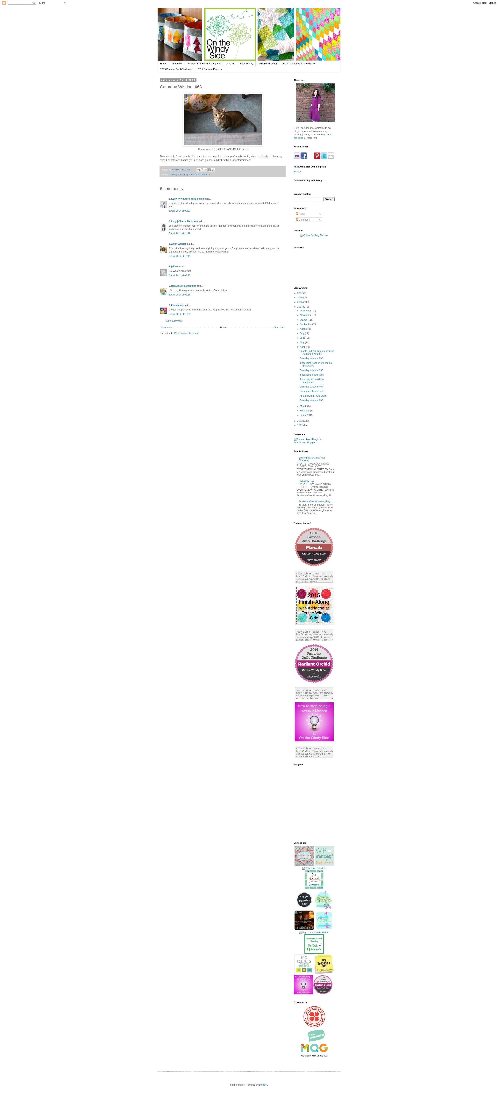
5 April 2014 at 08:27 (179, 211)
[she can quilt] (304, 864)
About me (177, 63)
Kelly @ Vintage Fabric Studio (187, 198)
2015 (300, 302)
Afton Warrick (179, 244)
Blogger (263, 1084)
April (302, 347)
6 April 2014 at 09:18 (179, 294)
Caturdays (174, 174)
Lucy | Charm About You (184, 221)
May (302, 342)
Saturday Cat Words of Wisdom (195, 174)
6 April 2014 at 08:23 (179, 275)
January (304, 415)
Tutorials (229, 63)
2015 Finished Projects (209, 69)
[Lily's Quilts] (304, 908)
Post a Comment (173, 321)
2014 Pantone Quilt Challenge (299, 63)
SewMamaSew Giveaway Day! (315, 501)
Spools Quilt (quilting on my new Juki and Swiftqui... (317, 352)
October (304, 319)
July (302, 333)
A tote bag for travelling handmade (312, 380)
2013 (300, 421)
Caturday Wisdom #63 (311, 400)
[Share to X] (206, 170)
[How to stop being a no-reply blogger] (303, 993)
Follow (297, 171)
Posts (301, 214)
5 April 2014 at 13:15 (179, 256)
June (303, 338)
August (304, 329)
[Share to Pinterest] (213, 170)
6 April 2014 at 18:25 (179, 314)
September (306, 324)
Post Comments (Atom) (186, 333)
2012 (300, 425)
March (303, 406)
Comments (304, 219)
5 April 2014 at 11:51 (179, 233)
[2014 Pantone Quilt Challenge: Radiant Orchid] (323, 993)
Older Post (279, 327)
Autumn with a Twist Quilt (313, 395)
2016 (300, 297)
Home (163, 63)
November (306, 315)
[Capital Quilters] (314, 1027)
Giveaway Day (306, 481)
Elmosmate (177, 305)
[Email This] (198, 170)
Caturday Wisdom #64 (311, 386)
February (305, 410)
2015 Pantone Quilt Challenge (176, 69)
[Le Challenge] (304, 929)
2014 (300, 306)
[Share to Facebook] (209, 170)
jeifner (174, 266)
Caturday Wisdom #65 (311, 370)
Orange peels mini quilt (312, 391)
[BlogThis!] (202, 170)
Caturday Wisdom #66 (311, 358)
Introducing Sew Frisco (312, 374)
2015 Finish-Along (268, 63)
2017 (300, 293)
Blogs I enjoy (246, 63)
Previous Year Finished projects (203, 63)
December (306, 310)
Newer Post (167, 327)
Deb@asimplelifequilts (183, 286)
